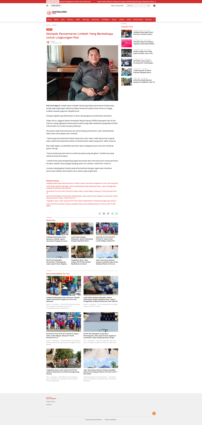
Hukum (114, 20)
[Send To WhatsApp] (116, 213)
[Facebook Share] (99, 213)
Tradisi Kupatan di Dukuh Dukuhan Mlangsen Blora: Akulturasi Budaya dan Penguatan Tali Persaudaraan (143, 71)
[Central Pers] (56, 12)
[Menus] (47, 5)
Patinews (70, 20)
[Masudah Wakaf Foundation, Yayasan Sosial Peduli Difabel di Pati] (126, 43)
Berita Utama (138, 20)
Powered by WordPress (94, 420)
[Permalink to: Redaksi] (48, 42)
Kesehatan (95, 20)
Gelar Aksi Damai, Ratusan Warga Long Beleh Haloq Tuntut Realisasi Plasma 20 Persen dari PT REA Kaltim (81, 205)
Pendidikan (105, 20)
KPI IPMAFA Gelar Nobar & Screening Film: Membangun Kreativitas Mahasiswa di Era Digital (143, 62)
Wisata (121, 20)
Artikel (129, 20)
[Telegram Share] (112, 213)
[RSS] (154, 413)
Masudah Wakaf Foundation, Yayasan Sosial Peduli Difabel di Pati (143, 43)
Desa (62, 20)
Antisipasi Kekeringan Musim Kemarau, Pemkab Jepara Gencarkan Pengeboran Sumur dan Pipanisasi (82, 183)
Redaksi (53, 41)
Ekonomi (148, 20)
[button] (149, 5)
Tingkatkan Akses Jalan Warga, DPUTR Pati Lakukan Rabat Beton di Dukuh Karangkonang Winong (81, 201)
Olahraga (85, 20)
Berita (56, 20)
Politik (78, 20)
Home (50, 20)
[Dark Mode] (154, 5)
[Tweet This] (104, 213)
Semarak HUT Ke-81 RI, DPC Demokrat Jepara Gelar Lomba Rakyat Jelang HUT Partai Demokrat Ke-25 (81, 192)
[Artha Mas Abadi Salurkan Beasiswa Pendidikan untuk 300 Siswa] (126, 82)
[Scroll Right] (154, 19)
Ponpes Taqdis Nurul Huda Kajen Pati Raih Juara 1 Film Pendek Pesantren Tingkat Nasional (143, 52)
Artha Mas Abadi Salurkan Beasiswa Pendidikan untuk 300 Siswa (144, 81)
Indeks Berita (55, 5)
